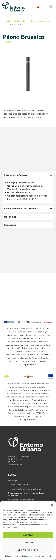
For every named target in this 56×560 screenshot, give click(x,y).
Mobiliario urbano (20, 21)
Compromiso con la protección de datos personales (26, 494)
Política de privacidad (31, 556)
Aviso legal (46, 556)
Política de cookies (13, 556)
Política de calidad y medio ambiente (24, 489)
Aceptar (28, 535)
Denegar (28, 542)
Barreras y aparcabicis (40, 21)
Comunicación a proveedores (21, 500)
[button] (52, 504)
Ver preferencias (28, 550)
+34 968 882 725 (15, 464)
